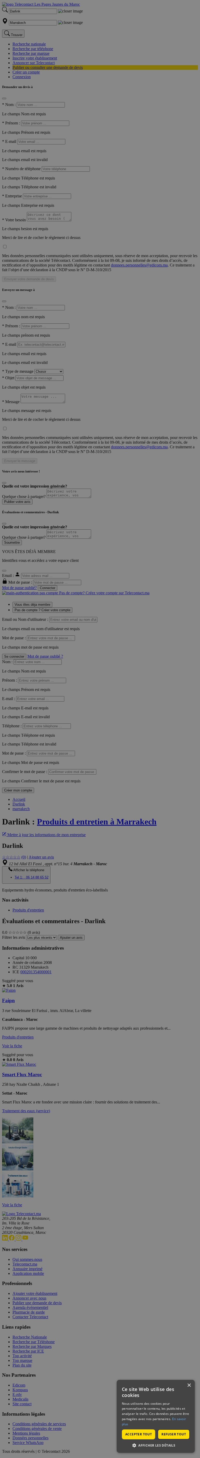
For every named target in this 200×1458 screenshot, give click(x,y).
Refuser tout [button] (173, 1434)
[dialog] (156, 1416)
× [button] (189, 1385)
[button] (156, 1445)
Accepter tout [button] (138, 1434)
